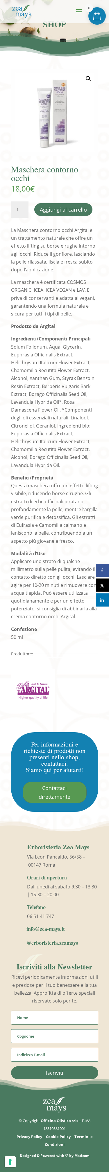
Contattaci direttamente (54, 792)
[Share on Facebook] (102, 570)
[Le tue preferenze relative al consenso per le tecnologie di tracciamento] (10, 1161)
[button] (88, 78)
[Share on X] (102, 585)
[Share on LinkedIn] (102, 600)
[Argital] (33, 692)
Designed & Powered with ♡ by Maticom (55, 1155)
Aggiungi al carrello (63, 209)
